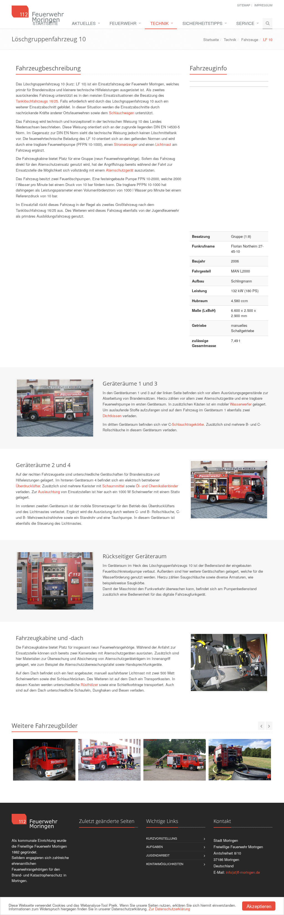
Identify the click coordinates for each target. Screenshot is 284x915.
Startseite (45, 23)
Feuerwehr (123, 23)
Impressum (263, 5)
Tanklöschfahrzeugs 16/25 (37, 101)
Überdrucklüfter (28, 485)
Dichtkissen (112, 415)
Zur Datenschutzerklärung (169, 908)
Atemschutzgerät (119, 170)
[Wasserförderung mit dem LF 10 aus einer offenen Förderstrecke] (240, 759)
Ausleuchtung (49, 491)
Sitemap (243, 5)
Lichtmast (163, 144)
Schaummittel (113, 485)
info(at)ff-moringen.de (243, 872)
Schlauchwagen (121, 112)
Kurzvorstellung (161, 838)
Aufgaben (154, 846)
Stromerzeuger (126, 144)
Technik (159, 23)
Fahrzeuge (249, 39)
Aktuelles (84, 23)
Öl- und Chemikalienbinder (157, 485)
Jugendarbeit (158, 855)
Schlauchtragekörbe (188, 424)
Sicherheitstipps (202, 23)
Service (245, 23)
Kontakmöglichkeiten (164, 864)
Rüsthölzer (89, 684)
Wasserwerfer (241, 404)
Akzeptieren (259, 906)
